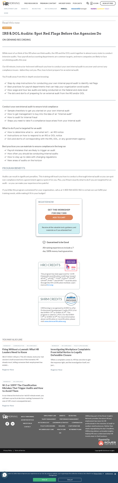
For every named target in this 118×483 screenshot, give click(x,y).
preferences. (109, 473)
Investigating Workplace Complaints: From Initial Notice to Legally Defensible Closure (70, 352)
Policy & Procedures (81, 345)
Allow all (44, 480)
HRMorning (11, 3)
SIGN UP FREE (108, 3)
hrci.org (50, 285)
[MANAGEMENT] (79, 9)
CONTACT (27, 426)
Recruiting (72, 415)
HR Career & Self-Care (46, 429)
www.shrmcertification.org (55, 321)
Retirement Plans (75, 429)
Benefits (62, 415)
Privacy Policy (7, 450)
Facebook (6, 423)
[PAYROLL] (64, 9)
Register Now (8, 369)
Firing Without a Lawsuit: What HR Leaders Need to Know (20, 351)
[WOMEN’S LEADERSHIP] (100, 9)
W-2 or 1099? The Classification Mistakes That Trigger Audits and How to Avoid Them (22, 388)
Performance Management (69, 419)
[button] (4, 475)
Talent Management (49, 419)
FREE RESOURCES (31, 3)
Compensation (77, 422)
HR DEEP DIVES (65, 3)
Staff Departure (74, 426)
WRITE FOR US (27, 423)
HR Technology (43, 422)
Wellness (62, 426)
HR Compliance (32, 345)
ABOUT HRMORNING (27, 416)
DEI (60, 433)
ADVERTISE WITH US (27, 420)
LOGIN (95, 3)
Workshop (7, 27)
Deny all (69, 480)
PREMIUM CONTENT (48, 3)
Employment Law (50, 415)
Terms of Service (20, 450)
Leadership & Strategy (60, 422)
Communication (18, 345)
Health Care (61, 429)
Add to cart (59, 217)
